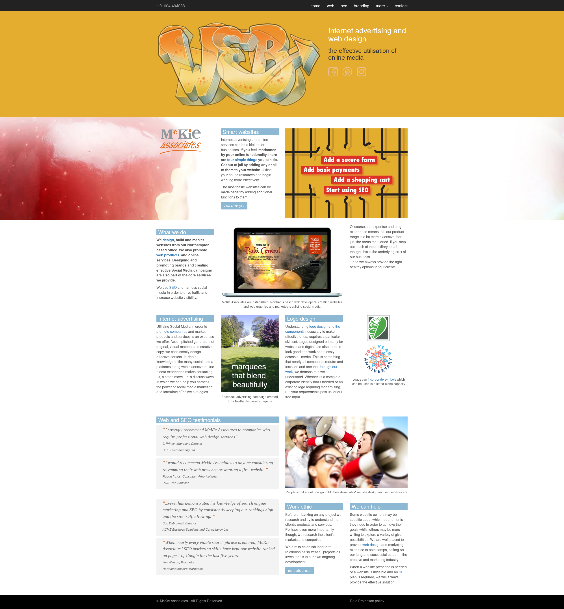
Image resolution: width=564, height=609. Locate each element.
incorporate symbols (382, 379)
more (381, 5)
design (168, 239)
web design (371, 544)
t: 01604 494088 (170, 5)
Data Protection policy (367, 600)
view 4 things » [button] (234, 206)
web (330, 5)
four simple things (241, 159)
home (315, 5)
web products (167, 254)
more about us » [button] (299, 570)
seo (344, 5)
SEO (173, 287)
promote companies (171, 331)
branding (361, 5)
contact (401, 5)
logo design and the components (312, 329)
